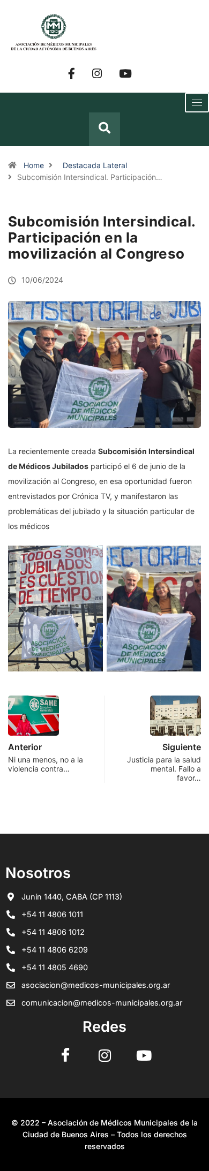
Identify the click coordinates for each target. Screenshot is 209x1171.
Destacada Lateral (95, 165)
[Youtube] (125, 73)
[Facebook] (71, 73)
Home (34, 165)
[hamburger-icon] (197, 102)
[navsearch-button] (104, 129)
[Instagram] (97, 73)
